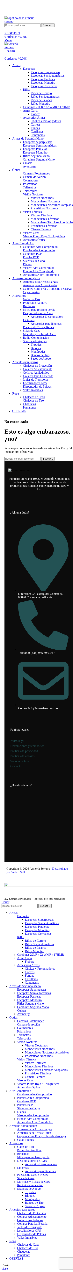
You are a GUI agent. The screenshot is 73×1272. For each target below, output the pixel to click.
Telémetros (29, 187)
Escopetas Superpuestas (45, 72)
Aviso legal (17, 741)
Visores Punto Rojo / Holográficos (44, 236)
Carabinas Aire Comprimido (40, 246)
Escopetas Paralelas (43, 79)
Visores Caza (31, 232)
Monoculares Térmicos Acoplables (46, 1070)
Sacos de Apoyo (41, 358)
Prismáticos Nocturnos (44, 208)
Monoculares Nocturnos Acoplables (47, 1052)
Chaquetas (29, 404)
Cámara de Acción (34, 177)
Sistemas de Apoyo (35, 341)
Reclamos (29, 306)
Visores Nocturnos (42, 198)
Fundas (35, 128)
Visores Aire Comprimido (39, 267)
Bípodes (36, 348)
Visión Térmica (32, 211)
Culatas (27, 163)
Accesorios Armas (34, 117)
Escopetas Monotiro (43, 82)
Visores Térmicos (41, 215)
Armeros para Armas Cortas (40, 285)
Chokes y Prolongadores (46, 121)
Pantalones (29, 407)
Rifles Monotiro (40, 103)
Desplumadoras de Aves (38, 313)
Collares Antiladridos (36, 372)
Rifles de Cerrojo (41, 93)
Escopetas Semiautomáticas (47, 75)
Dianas (27, 264)
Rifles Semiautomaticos (45, 96)
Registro (9, 50)
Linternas (28, 320)
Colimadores (31, 180)
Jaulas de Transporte (35, 379)
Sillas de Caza (31, 330)
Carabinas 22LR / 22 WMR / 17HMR (46, 107)
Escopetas (29, 68)
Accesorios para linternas (46, 323)
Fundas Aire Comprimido (38, 271)
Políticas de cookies (22, 756)
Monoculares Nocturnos (45, 201)
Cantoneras (38, 135)
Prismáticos (30, 184)
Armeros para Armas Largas (40, 281)
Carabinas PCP (32, 253)
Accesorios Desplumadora (47, 316)
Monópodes (38, 351)
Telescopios (30, 191)
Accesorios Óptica (34, 239)
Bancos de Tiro (40, 355)
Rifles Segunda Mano (36, 156)
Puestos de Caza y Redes (38, 327)
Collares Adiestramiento (37, 369)
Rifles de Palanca (41, 100)
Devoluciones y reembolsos (27, 746)
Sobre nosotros (19, 761)
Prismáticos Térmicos (44, 225)
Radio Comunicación (36, 337)
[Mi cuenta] (5, 29)
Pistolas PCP (31, 257)
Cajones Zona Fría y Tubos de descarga (47, 288)
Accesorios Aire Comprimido (41, 274)
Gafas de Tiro (31, 299)
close (5, 1268)
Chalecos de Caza (34, 397)
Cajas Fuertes (31, 292)
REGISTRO (12, 33)
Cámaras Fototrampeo (36, 173)
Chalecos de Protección (37, 365)
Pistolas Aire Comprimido (39, 250)
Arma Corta (30, 110)
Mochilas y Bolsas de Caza (39, 334)
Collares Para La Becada (38, 376)
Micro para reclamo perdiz (39, 309)
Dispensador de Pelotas (37, 386)
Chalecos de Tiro (33, 400)
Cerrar (5, 902)
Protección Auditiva (35, 302)
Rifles (26, 89)
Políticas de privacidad (24, 751)
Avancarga (29, 166)
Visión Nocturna (33, 194)
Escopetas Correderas (44, 86)
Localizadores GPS (35, 383)
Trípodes (36, 344)
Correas (35, 124)
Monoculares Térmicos (45, 218)
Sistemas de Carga (34, 260)
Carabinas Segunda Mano (39, 159)
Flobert (35, 114)
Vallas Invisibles (33, 390)
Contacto (15, 766)
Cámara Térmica (41, 229)
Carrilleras (37, 131)
